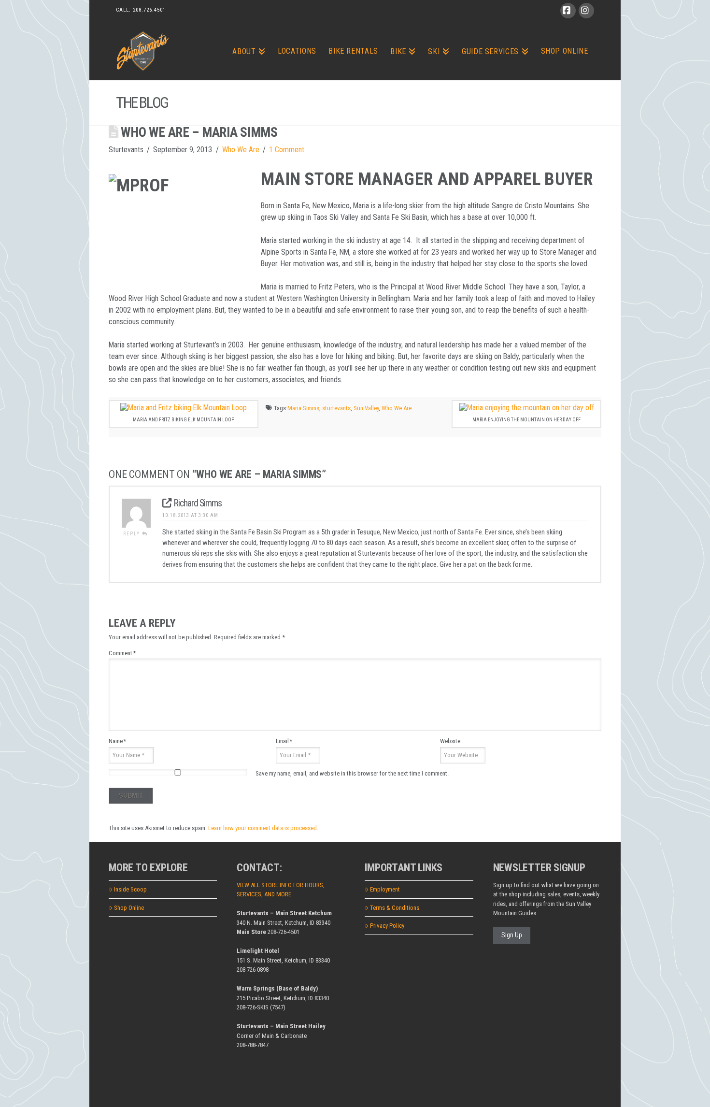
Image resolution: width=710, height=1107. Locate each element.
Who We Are (240, 149)
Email (284, 741)
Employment (385, 889)
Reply (132, 533)
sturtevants (336, 408)
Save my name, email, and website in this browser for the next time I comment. (352, 773)
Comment (122, 653)
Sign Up (511, 935)
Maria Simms (303, 408)
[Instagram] (586, 10)
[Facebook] (568, 10)
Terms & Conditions (394, 907)
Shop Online (129, 907)
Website (450, 741)
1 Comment (286, 149)
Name (117, 741)
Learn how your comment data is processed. (263, 828)
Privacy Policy (387, 925)
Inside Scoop (130, 889)
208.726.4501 (149, 10)
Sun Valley (366, 408)
